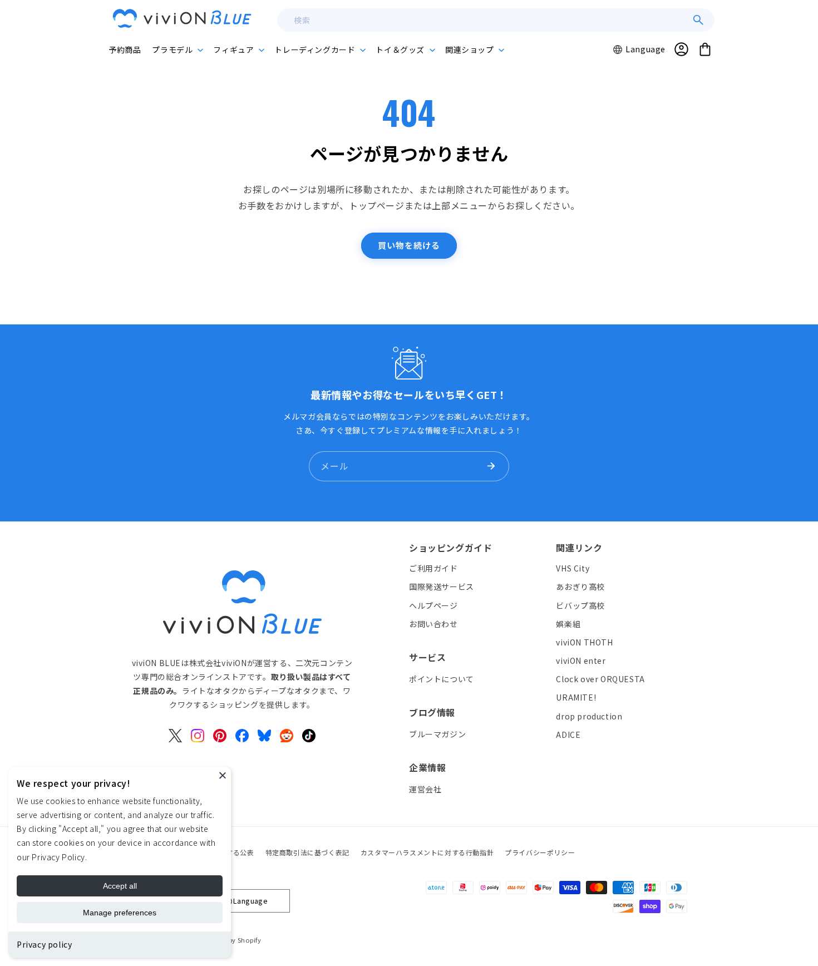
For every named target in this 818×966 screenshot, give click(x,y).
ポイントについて (441, 678)
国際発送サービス (441, 586)
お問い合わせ (433, 623)
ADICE (568, 734)
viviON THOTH (584, 641)
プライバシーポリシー (540, 852)
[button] (177, 49)
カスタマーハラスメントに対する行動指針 (427, 852)
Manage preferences (119, 912)
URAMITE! (576, 697)
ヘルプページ (433, 604)
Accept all (120, 885)
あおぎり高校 (580, 586)
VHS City (572, 568)
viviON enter (580, 660)
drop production (589, 715)
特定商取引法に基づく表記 (307, 852)
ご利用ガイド (433, 568)
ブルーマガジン (437, 733)
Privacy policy (44, 944)
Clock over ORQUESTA (600, 678)
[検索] (698, 20)
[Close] (222, 775)
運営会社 (425, 788)
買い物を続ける (409, 245)
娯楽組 (568, 623)
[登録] (491, 466)
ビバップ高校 (580, 604)
